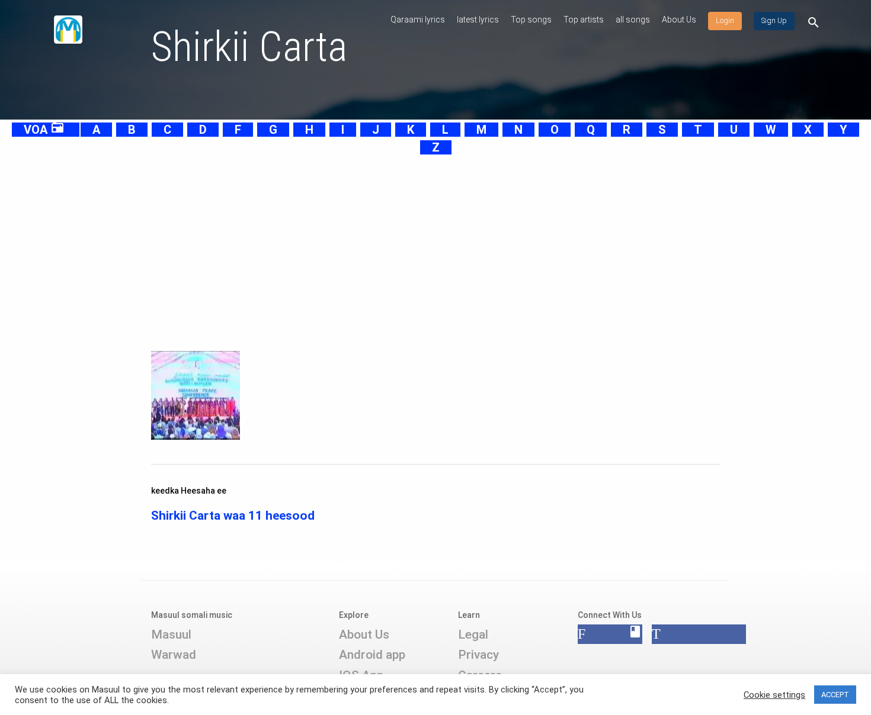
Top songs (531, 19)
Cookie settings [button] (774, 695)
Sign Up (774, 21)
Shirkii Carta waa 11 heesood (233, 515)
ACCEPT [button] (835, 694)
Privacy (478, 655)
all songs (633, 19)
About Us (679, 19)
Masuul (171, 634)
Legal (473, 634)
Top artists (583, 19)
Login (725, 21)
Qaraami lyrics (417, 19)
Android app (372, 655)
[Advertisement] (405, 239)
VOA (44, 130)
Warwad (173, 655)
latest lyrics (478, 19)
